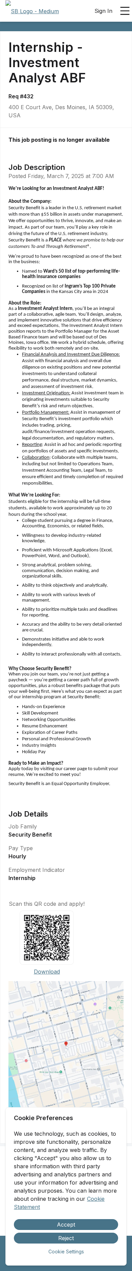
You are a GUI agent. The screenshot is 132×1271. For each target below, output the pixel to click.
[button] (66, 1046)
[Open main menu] (125, 11)
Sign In (103, 10)
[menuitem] (32, 11)
